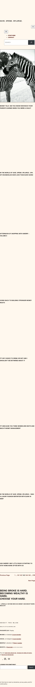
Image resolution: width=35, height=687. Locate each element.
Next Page (31, 580)
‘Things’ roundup (17, 643)
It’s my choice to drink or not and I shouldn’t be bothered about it (13, 359)
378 (33, 575)
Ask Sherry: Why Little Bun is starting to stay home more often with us (16, 564)
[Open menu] (33, 26)
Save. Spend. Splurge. (11, 21)
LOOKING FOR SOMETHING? (8, 664)
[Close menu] (6, 31)
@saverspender (16, 634)
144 (26, 575)
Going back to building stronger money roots (16, 301)
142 (21, 575)
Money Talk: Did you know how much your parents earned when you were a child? (16, 107)
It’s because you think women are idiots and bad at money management (17, 427)
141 (18, 575)
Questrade (10, 647)
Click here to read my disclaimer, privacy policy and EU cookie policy (16, 683)
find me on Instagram (7, 654)
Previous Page (5, 575)
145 (29, 575)
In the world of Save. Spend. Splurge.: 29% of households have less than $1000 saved (16, 174)
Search (31, 667)
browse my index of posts (24, 653)
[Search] (31, 42)
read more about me (10, 653)
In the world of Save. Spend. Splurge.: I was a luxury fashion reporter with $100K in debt (17, 496)
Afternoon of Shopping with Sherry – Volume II (14, 235)
